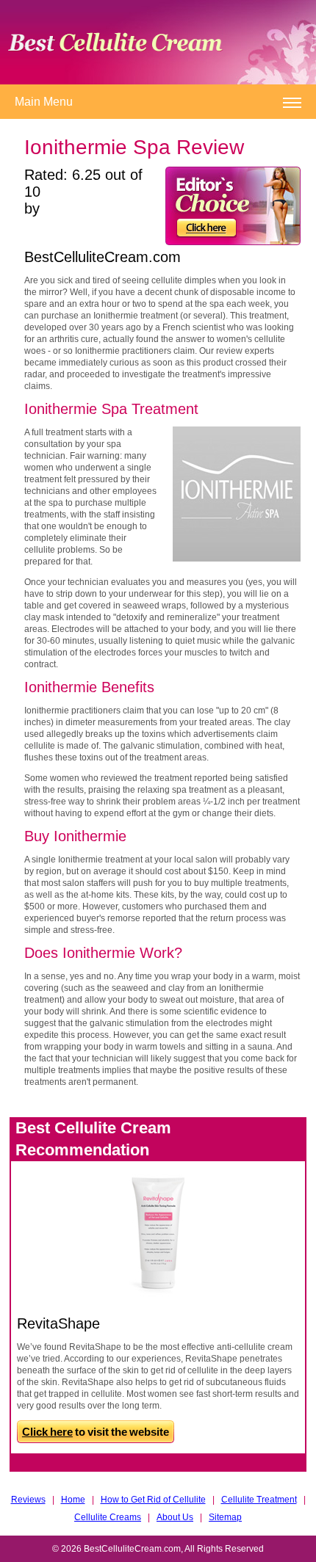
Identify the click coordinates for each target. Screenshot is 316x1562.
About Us (175, 1517)
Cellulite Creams (107, 1517)
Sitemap (225, 1517)
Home (73, 1499)
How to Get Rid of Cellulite (153, 1499)
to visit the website (95, 1431)
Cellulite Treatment (259, 1499)
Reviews (28, 1499)
